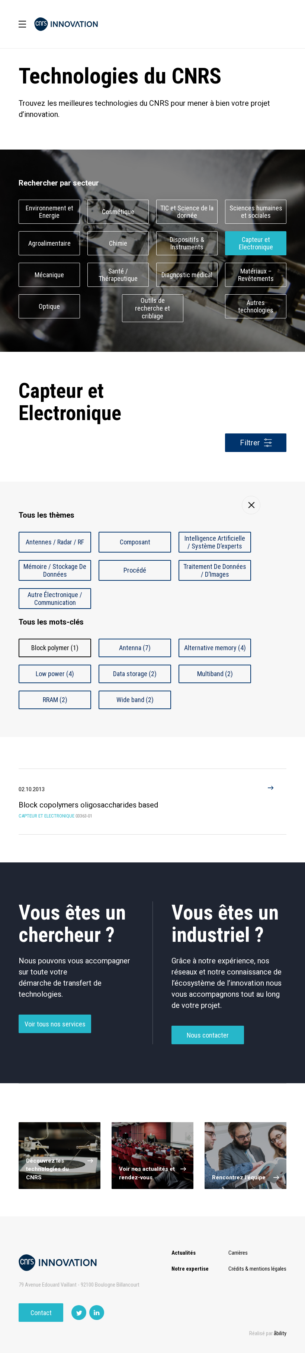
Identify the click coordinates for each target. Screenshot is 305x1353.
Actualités (183, 1252)
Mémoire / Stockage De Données (54, 570)
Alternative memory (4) (215, 648)
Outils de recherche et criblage (152, 308)
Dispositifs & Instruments (187, 243)
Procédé (134, 570)
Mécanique (49, 275)
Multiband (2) (215, 674)
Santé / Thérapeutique (118, 275)
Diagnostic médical (186, 275)
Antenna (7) (135, 648)
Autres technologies (255, 306)
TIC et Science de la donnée (187, 212)
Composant (135, 542)
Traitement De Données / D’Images (214, 570)
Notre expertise (190, 1268)
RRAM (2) (55, 700)
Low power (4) (55, 674)
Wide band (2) (135, 700)
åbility (280, 1333)
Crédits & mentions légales (257, 1268)
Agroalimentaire (49, 243)
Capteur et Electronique (256, 243)
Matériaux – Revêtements (256, 275)
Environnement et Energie (49, 212)
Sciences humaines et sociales (255, 212)
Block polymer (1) (54, 648)
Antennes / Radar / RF (55, 542)
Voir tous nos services (55, 1024)
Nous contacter (208, 1035)
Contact (41, 1313)
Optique (49, 306)
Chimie (118, 243)
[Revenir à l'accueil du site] (66, 24)
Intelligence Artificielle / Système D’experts (214, 542)
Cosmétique (118, 212)
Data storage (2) (135, 674)
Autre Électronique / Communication (55, 598)
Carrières (238, 1252)
